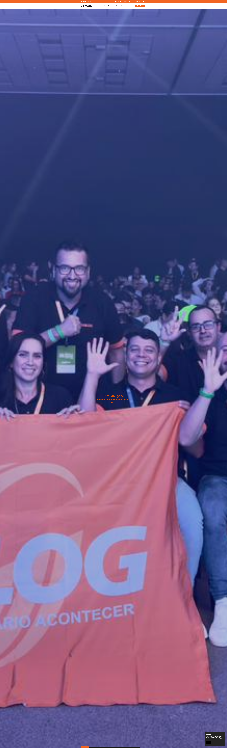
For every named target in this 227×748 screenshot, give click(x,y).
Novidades (117, 5)
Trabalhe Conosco (140, 5)
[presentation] (3, 384)
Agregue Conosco (118, 1)
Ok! (208, 742)
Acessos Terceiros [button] (127, 1)
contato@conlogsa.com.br (87, 1)
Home (105, 5)
